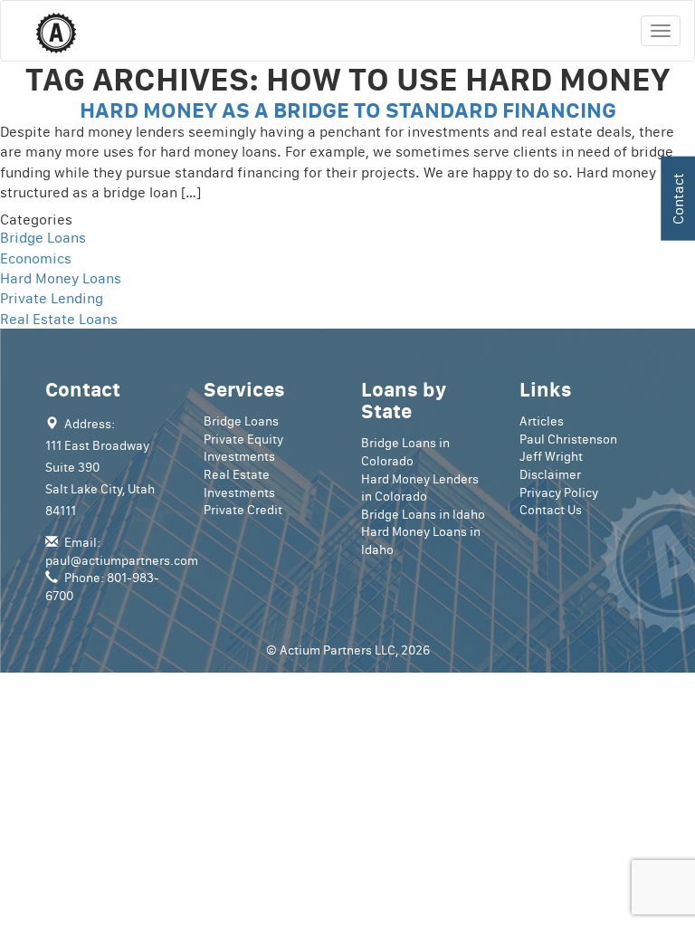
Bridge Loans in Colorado (405, 452)
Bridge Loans (43, 237)
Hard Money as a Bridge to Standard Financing (348, 109)
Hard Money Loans (60, 278)
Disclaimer (550, 474)
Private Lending (51, 298)
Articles (541, 421)
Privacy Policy (558, 492)
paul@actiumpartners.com (121, 560)
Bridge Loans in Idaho (423, 514)
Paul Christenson (568, 439)
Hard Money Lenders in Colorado (420, 488)
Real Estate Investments (239, 483)
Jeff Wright (551, 456)
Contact (678, 199)
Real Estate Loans (59, 319)
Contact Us (550, 510)
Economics (35, 258)
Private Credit (243, 510)
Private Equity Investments (243, 448)
